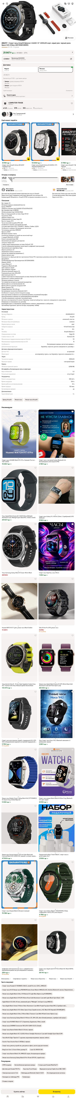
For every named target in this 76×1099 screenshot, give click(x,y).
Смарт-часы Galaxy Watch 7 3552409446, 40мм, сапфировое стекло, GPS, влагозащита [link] (53, 911)
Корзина (53, 1096)
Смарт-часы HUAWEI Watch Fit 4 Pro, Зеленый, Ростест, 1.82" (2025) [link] (18, 460)
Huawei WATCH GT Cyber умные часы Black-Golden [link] (17, 627)
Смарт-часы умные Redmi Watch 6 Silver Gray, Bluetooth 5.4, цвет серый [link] (55, 799)
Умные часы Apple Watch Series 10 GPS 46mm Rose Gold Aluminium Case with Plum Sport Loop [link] (56, 684)
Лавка (22, 1096)
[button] (38, 52)
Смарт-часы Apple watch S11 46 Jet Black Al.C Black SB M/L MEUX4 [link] (56, 969)
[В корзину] (28, 159)
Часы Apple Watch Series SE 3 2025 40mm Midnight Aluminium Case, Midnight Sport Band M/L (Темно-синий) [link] (19, 516)
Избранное (38, 1096)
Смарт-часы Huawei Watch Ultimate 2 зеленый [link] (15, 911)
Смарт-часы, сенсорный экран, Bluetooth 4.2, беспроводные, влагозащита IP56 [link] (52, 460)
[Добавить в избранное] (69, 3)
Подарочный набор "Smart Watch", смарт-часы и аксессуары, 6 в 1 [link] (53, 855)
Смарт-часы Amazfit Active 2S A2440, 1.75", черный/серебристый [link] (44, 165)
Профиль (68, 1096)
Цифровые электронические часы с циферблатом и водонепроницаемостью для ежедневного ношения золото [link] (17, 969)
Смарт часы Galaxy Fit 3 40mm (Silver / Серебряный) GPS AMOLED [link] (56, 517)
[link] (24, 985)
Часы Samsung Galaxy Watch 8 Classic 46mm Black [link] (17, 573)
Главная (7, 1096)
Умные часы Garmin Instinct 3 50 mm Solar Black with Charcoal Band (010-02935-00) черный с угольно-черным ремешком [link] (19, 855)
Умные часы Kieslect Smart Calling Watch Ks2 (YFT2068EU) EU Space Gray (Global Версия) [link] (19, 799)
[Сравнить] (65, 3)
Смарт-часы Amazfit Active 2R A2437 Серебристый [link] (13, 165)
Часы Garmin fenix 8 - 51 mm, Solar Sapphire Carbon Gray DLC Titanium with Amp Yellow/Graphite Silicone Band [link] (19, 684)
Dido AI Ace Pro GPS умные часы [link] (48, 627)
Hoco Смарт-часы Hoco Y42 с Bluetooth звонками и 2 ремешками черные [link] (54, 741)
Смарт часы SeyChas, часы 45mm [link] (49, 573)
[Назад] (3, 3)
